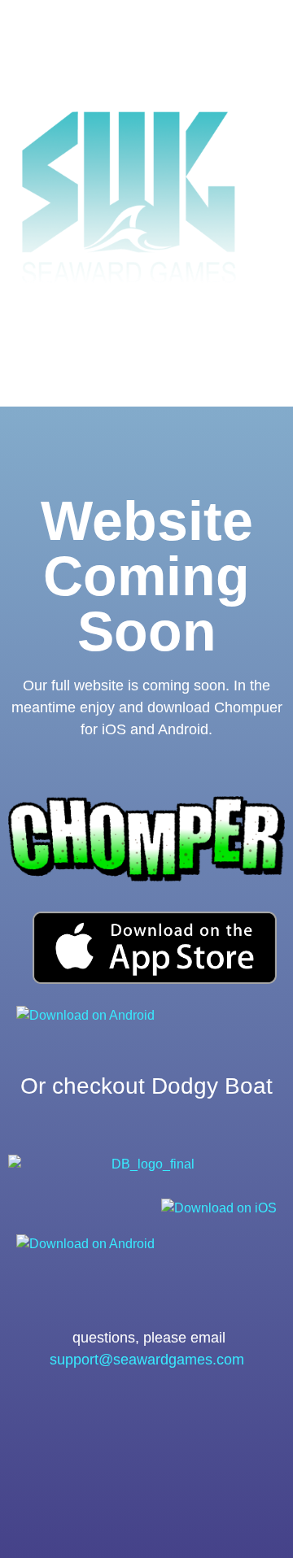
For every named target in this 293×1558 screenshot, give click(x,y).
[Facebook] (123, 1419)
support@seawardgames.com (147, 1359)
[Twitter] (171, 1419)
